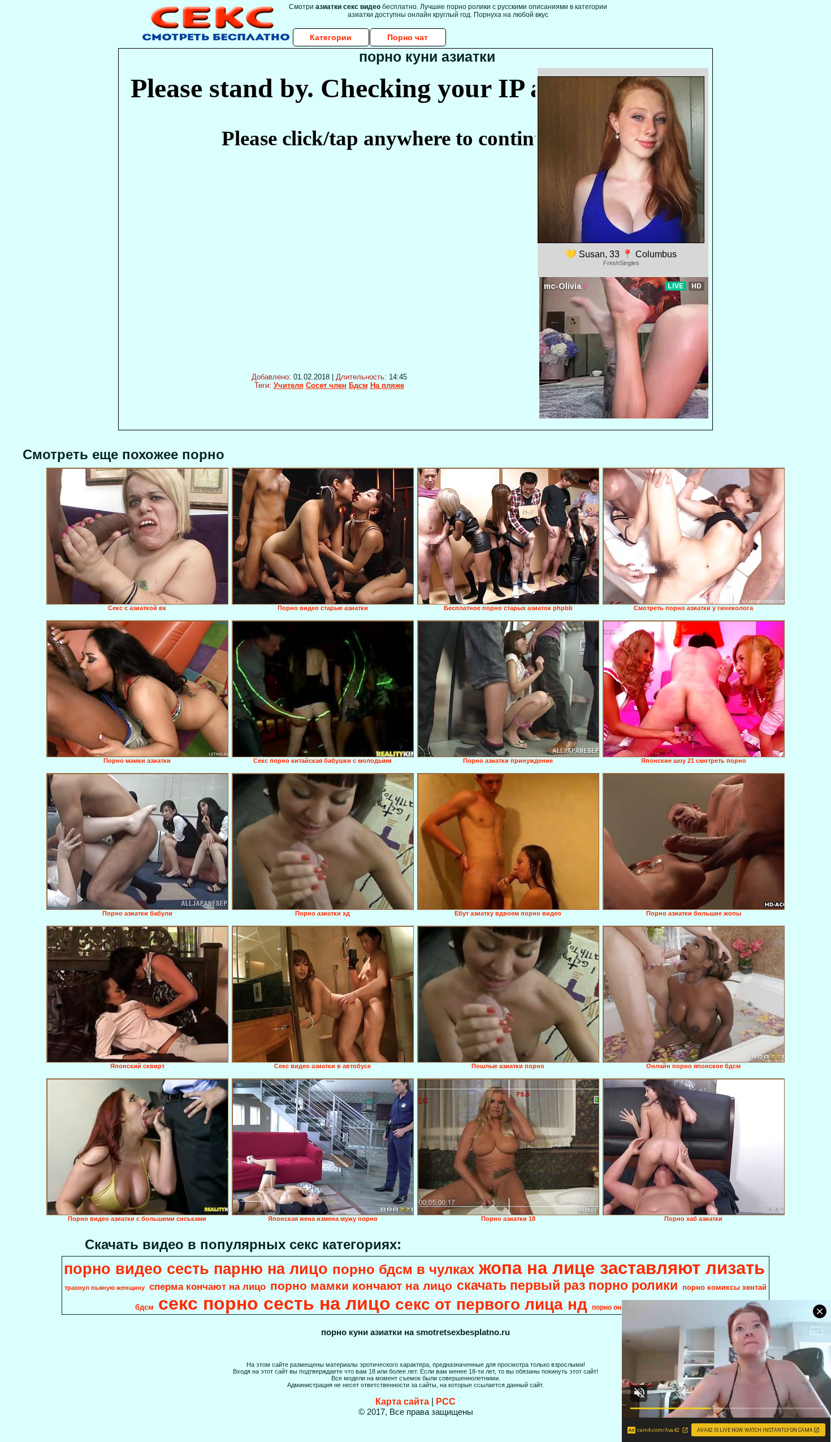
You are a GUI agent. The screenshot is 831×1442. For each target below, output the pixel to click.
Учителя (289, 385)
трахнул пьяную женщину (104, 1287)
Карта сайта (402, 1401)
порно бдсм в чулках (403, 1269)
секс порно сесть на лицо (274, 1303)
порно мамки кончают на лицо (361, 1286)
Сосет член (326, 385)
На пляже (387, 385)
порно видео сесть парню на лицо (196, 1268)
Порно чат (407, 37)
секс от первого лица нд (491, 1304)
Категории (331, 37)
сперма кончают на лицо (207, 1286)
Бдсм (358, 385)
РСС (446, 1401)
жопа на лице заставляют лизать (622, 1267)
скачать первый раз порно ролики (567, 1285)
